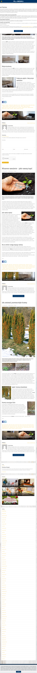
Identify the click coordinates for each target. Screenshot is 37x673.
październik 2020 (4, 515)
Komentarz (4, 140)
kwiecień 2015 (4, 654)
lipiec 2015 (3, 648)
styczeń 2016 (4, 635)
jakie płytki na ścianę (24, 105)
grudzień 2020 (4, 511)
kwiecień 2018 (4, 578)
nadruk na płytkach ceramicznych (15, 106)
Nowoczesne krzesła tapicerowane (9, 486)
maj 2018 (3, 576)
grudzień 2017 (4, 587)
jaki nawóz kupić (16, 264)
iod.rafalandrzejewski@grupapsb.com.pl (27, 26)
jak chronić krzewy (5, 424)
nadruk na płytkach (6, 106)
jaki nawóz (11, 264)
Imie (3, 149)
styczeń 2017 (4, 610)
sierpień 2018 (4, 570)
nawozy (4, 268)
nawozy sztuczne (5, 269)
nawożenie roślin (32, 265)
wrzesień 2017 (4, 593)
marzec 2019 (4, 555)
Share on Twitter (5, 102)
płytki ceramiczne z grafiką (6, 107)
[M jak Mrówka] (18, 1)
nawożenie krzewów (25, 265)
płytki (22, 106)
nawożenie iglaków (18, 265)
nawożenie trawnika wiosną (30, 267)
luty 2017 (3, 608)
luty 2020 (3, 532)
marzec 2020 (4, 530)
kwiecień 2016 (4, 629)
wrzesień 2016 (4, 618)
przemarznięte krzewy (19, 427)
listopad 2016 (4, 614)
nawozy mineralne (22, 268)
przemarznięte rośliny (27, 427)
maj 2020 (3, 526)
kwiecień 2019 (4, 553)
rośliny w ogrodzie (12, 428)
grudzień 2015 (4, 637)
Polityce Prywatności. (33, 669)
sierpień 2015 (4, 646)
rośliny (33, 427)
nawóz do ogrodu (29, 264)
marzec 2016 (4, 631)
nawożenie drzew (11, 265)
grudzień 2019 (4, 536)
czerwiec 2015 (4, 650)
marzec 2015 (4, 656)
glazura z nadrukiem (5, 105)
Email (14, 149)
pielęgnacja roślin (12, 427)
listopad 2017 (4, 589)
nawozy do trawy (15, 268)
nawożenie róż (5, 267)
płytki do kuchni (24, 107)
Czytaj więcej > (4, 471)
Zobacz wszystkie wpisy (31, 283)
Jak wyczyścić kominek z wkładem (24, 486)
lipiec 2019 (3, 547)
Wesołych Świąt (5, 503)
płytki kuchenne (30, 107)
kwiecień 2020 (4, 528)
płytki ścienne (4, 108)
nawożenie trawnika (12, 267)
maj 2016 (3, 627)
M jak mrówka (11, 171)
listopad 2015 (4, 639)
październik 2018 (4, 566)
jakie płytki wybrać (32, 105)
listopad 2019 (4, 538)
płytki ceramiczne (27, 106)
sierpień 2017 (4, 595)
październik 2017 (4, 591)
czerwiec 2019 (4, 549)
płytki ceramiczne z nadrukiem (17, 107)
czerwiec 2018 (4, 574)
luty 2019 (3, 557)
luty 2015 (3, 658)
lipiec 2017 (3, 597)
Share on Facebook (3, 102)
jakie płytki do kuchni (17, 105)
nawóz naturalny (5, 265)
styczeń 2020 (4, 534)
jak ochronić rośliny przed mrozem (28, 424)
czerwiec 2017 (4, 599)
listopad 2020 (4, 513)
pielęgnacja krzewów (5, 427)
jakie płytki (11, 105)
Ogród (15, 171)
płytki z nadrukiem (10, 108)
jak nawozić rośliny (5, 264)
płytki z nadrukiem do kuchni (18, 108)
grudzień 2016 (4, 612)
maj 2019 (3, 551)
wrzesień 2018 (4, 568)
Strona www (26, 149)
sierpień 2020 (4, 519)
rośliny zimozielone (19, 428)
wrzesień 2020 (4, 517)
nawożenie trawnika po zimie (20, 267)
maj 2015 (3, 652)
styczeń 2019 (4, 559)
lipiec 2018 (3, 572)
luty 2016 (3, 633)
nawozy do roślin (9, 268)
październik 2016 (4, 616)
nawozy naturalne (28, 268)
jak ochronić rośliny (19, 424)
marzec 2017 (4, 606)
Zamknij (18, 671)
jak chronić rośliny (12, 424)
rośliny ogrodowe (5, 428)
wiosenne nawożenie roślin (13, 269)
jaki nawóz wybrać (22, 264)
